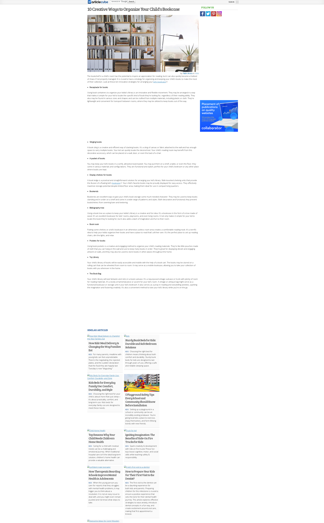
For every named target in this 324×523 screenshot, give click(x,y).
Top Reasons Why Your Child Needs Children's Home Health (102, 438)
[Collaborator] (219, 130)
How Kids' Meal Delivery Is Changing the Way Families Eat (105, 346)
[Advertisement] (143, 120)
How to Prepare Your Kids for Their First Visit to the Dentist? (140, 474)
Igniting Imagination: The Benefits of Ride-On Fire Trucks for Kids (140, 438)
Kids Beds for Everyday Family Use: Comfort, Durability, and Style (102, 386)
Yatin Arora (187, 73)
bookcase (116, 183)
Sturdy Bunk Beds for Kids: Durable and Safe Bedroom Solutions (141, 343)
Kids (197, 73)
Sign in (231, 2)
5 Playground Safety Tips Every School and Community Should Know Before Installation (140, 400)
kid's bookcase (159, 82)
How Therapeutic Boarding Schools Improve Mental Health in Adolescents (104, 474)
